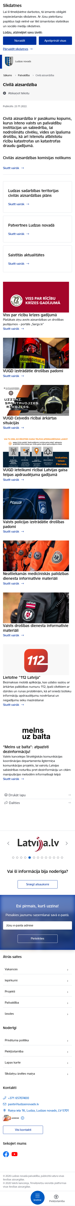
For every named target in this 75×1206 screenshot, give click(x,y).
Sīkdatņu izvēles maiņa (20, 1073)
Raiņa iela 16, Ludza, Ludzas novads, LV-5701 (38, 1110)
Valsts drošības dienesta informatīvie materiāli (35, 628)
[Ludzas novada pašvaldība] (31, 66)
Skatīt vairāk (11, 168)
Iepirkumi (11, 980)
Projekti (10, 991)
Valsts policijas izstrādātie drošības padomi (33, 524)
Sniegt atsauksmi (37, 884)
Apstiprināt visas (55, 40)
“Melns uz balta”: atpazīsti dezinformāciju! (26, 749)
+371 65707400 (18, 1098)
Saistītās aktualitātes (26, 255)
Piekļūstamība (14, 1051)
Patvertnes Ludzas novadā (31, 225)
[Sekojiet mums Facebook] (6, 1154)
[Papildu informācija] (22, 1118)
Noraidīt (19, 40)
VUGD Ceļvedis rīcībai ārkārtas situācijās (30, 420)
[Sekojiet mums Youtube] (15, 1154)
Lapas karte (13, 1062)
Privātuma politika (17, 1040)
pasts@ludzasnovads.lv (23, 1104)
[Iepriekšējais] (8, 843)
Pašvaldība (12, 1002)
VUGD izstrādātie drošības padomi (33, 370)
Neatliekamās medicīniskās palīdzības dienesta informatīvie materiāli (36, 576)
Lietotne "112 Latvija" (21, 677)
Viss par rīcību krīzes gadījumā (30, 315)
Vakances (11, 969)
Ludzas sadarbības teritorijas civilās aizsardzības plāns (33, 193)
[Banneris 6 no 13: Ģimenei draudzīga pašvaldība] (37, 843)
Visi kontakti (23, 1130)
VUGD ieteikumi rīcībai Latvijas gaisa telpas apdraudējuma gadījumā (35, 472)
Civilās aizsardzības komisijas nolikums (37, 157)
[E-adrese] (11, 1118)
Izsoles (9, 1014)
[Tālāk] (67, 843)
